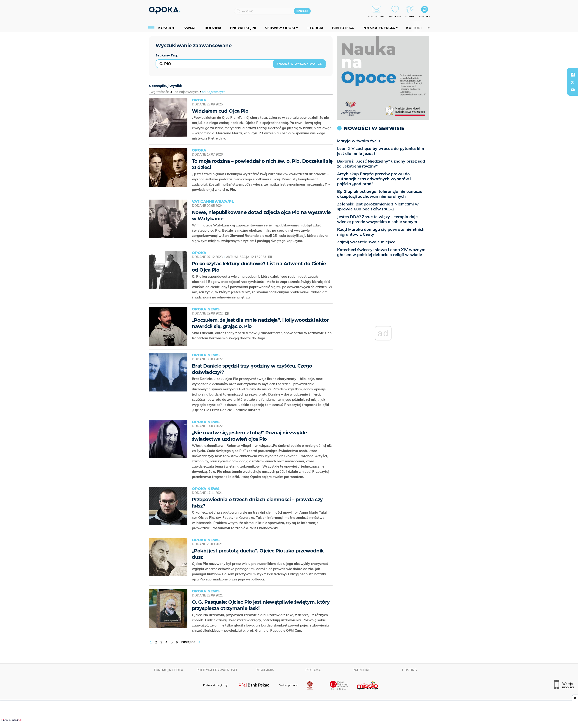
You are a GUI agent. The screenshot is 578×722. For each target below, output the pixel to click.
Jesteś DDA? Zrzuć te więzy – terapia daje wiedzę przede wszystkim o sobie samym (377, 219)
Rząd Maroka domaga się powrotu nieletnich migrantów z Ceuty (380, 232)
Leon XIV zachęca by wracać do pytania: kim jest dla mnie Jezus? (380, 151)
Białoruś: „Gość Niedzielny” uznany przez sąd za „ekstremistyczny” (381, 163)
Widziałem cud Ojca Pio (220, 111)
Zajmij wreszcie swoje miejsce (366, 242)
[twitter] (572, 82)
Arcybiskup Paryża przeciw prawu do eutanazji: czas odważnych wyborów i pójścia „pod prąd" (374, 178)
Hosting (409, 670)
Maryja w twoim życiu (358, 140)
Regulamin (265, 670)
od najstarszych (213, 92)
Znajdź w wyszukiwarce (299, 63)
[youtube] (572, 90)
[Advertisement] (289, 712)
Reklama (313, 670)
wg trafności (160, 92)
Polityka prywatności (217, 670)
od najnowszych (186, 92)
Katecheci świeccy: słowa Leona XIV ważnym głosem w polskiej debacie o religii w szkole (381, 252)
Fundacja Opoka (168, 670)
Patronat (361, 670)
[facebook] (572, 74)
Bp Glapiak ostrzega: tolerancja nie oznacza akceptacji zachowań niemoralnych (379, 194)
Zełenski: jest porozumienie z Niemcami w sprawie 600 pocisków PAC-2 (378, 206)
